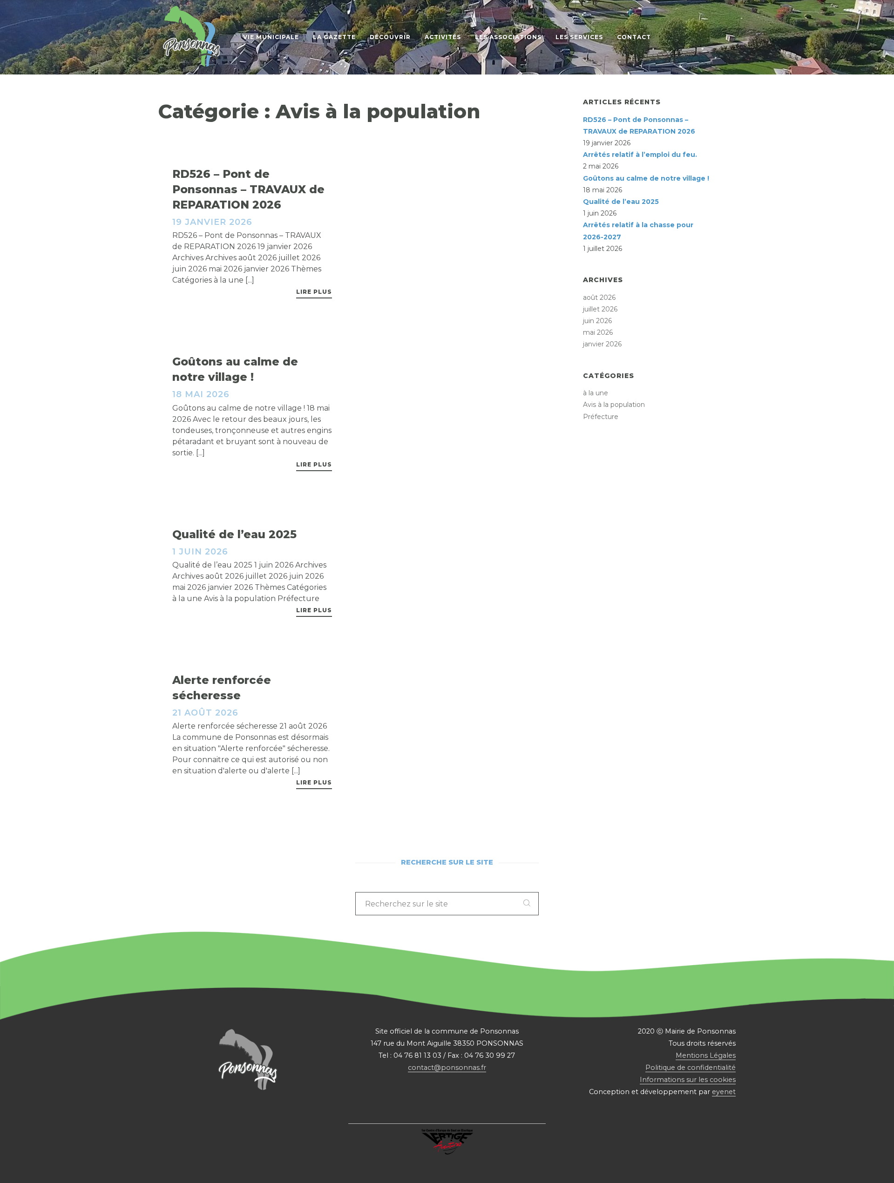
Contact (634, 37)
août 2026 (599, 297)
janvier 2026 (602, 344)
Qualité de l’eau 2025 (621, 201)
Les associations (508, 37)
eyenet (724, 1092)
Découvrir (390, 37)
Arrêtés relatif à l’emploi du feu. (640, 154)
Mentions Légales (706, 1055)
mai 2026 (598, 332)
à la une (595, 393)
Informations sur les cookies (688, 1079)
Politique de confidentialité (690, 1067)
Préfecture (600, 416)
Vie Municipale (271, 37)
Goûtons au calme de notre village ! (646, 178)
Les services (579, 37)
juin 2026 (597, 321)
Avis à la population (614, 404)
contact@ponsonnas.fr (447, 1067)
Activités (443, 37)
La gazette (334, 37)
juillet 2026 (600, 309)
